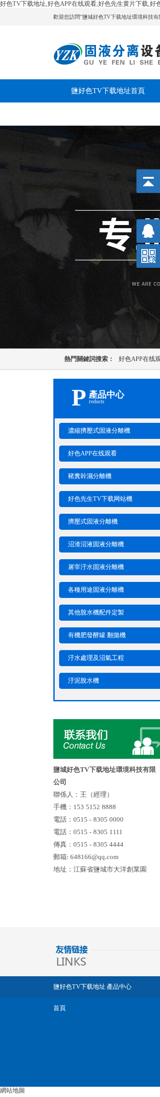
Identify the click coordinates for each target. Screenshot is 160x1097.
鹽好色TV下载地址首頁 (79, 990)
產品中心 (119, 986)
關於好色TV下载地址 (104, 114)
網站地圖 (12, 1090)
